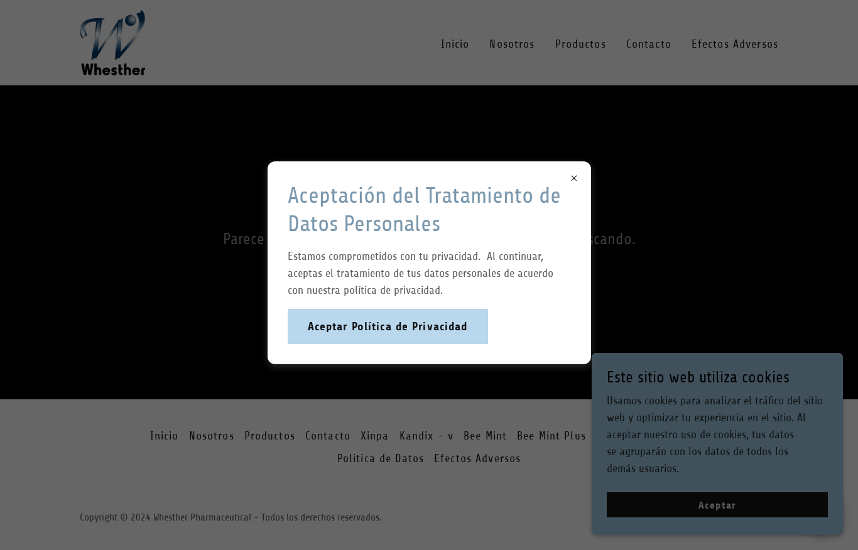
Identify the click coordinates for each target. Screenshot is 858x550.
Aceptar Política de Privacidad (388, 326)
